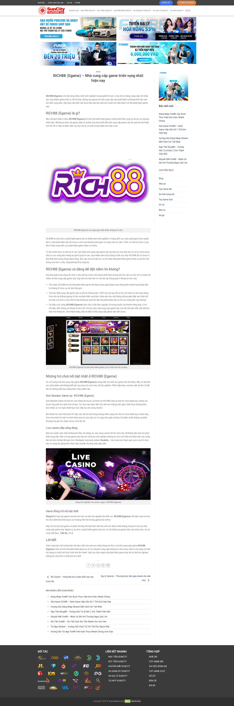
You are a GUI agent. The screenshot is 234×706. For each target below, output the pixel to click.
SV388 (77, 3)
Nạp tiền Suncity (88, 11)
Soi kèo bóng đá (166, 194)
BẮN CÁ (152, 680)
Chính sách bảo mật (55, 3)
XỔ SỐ (152, 676)
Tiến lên (63, 533)
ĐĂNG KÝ (166, 2)
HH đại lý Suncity (160, 11)
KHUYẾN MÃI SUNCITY (119, 666)
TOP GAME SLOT (157, 671)
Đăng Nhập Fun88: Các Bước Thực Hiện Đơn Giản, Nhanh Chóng (80, 596)
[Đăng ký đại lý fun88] (77, 29)
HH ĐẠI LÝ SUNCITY (117, 676)
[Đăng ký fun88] (173, 86)
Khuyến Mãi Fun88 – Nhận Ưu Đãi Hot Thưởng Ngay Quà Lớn (79, 616)
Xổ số (161, 204)
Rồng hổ (50, 516)
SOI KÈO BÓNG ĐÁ (158, 666)
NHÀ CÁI (153, 656)
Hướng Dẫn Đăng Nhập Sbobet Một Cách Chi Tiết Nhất (76, 606)
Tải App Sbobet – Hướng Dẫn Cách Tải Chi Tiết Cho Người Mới (80, 626)
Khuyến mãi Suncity (123, 11)
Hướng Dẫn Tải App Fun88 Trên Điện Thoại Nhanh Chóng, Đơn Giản (82, 631)
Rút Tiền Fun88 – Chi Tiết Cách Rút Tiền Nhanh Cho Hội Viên (78, 621)
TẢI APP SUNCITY (117, 680)
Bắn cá (162, 210)
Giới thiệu (41, 3)
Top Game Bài (165, 189)
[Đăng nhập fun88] (157, 54)
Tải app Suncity (177, 11)
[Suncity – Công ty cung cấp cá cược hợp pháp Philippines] (51, 10)
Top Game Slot (166, 199)
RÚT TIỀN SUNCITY (117, 661)
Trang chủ (74, 11)
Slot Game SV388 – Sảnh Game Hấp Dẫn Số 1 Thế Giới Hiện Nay (81, 601)
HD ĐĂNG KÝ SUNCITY (119, 671)
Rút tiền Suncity (104, 11)
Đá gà (161, 215)
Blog (188, 11)
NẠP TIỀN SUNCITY (117, 656)
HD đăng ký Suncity (142, 11)
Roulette (104, 440)
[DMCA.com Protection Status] (133, 701)
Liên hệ (69, 3)
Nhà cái (162, 183)
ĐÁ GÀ (152, 685)
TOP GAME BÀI (156, 661)
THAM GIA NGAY (186, 2)
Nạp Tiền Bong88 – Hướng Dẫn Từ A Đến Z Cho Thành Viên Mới (80, 611)
